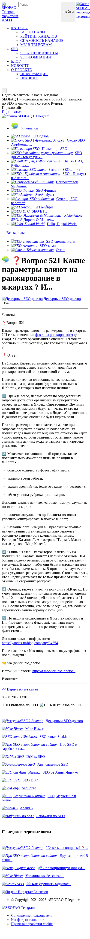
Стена (60, 250)
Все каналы (15, 233)
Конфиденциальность (28, 920)
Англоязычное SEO (52, 764)
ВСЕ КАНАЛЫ (32, 32)
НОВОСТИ (20, 66)
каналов (29, 128)
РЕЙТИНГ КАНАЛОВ (38, 36)
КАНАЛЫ (19, 28)
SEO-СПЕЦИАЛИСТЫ (39, 53)
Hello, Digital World (62, 224)
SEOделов (41, 136)
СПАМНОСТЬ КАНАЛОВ (42, 40)
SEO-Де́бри (44, 207)
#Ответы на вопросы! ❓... (67, 848)
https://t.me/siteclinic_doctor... (53, 671)
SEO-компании (52, 246)
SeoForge (29, 788)
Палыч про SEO (54, 149)
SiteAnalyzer (44, 195)
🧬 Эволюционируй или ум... (61, 868)
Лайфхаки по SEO (50, 816)
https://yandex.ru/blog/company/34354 (30, 643)
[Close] (4, 90)
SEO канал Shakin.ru (55, 737)
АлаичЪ (26, 808)
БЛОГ (16, 61)
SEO (14, 49)
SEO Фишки (46, 190)
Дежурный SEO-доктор (62, 299)
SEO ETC (39, 211)
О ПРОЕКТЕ (21, 70)
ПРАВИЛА (29, 78)
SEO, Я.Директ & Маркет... (32, 220)
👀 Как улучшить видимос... (48, 884)
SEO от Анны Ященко (60, 772)
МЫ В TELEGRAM (36, 45)
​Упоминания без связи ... (44, 876)
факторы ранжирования (54, 335)
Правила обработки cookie (32, 924)
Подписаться (12, 112)
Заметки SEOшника (64, 169)
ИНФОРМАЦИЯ (34, 74)
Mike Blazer (34, 729)
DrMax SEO (35, 756)
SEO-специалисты (60, 241)
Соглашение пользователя (31, 915)
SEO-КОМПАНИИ (35, 57)
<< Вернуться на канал (20, 689)
